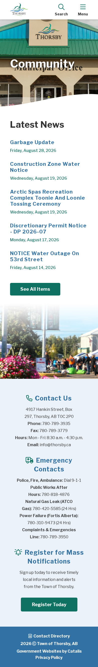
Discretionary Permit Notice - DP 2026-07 (48, 229)
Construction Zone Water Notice (45, 167)
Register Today (49, 604)
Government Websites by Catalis (49, 651)
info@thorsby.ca (55, 444)
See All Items (35, 289)
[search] (61, 9)
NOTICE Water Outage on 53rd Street (44, 256)
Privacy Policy (49, 657)
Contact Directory (51, 636)
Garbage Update (32, 142)
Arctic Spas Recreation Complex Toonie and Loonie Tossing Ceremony (47, 198)
